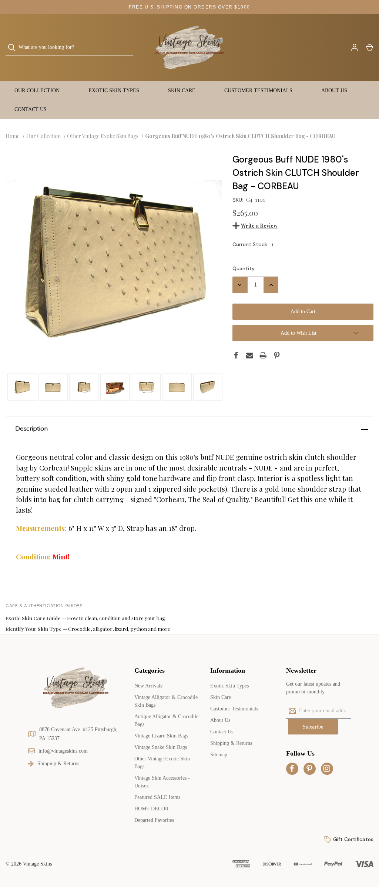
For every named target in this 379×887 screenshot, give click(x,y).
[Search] (14, 47)
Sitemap (218, 754)
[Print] (263, 355)
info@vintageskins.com (63, 751)
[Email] (250, 355)
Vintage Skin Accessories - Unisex (162, 782)
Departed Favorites (154, 820)
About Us (334, 90)
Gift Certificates (352, 839)
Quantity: (244, 268)
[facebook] (292, 768)
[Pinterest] (277, 355)
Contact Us (30, 109)
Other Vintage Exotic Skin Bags (162, 762)
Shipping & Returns (231, 743)
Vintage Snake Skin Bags (160, 747)
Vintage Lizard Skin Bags (161, 736)
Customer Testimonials (258, 90)
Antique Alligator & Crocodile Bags (166, 720)
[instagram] (327, 768)
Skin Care (181, 90)
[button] (189, 428)
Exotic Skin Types (113, 90)
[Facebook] (236, 355)
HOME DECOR (151, 808)
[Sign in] (354, 47)
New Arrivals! (149, 686)
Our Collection (37, 90)
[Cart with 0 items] (369, 47)
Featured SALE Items (157, 797)
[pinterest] (309, 768)
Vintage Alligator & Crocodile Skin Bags (166, 701)
